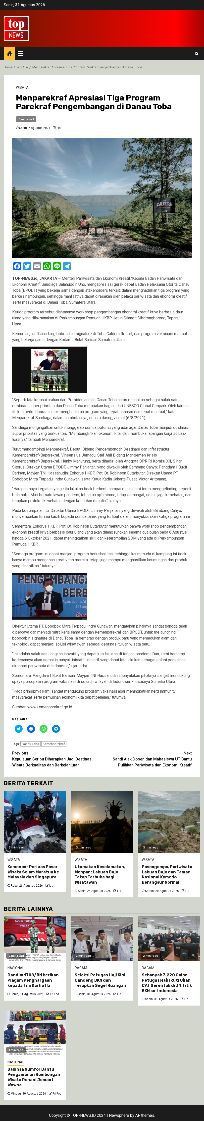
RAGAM (81, 968)
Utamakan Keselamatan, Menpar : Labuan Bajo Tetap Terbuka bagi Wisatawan (100, 874)
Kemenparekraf (54, 744)
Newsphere (119, 1115)
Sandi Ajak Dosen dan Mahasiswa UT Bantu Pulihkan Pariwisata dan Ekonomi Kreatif (152, 759)
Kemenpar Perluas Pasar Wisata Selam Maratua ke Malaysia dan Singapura (33, 872)
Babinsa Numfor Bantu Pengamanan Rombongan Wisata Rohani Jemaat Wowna (33, 1077)
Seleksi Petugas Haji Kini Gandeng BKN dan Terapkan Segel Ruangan (100, 980)
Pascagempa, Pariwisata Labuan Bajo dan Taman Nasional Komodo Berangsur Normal (167, 874)
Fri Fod (54, 994)
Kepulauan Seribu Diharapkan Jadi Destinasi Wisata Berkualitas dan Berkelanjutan (52, 759)
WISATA (22, 88)
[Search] (197, 53)
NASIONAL (15, 968)
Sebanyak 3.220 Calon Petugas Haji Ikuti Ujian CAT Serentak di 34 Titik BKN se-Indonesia (167, 983)
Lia (59, 128)
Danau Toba (30, 744)
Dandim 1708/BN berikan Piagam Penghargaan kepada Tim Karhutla (33, 980)
